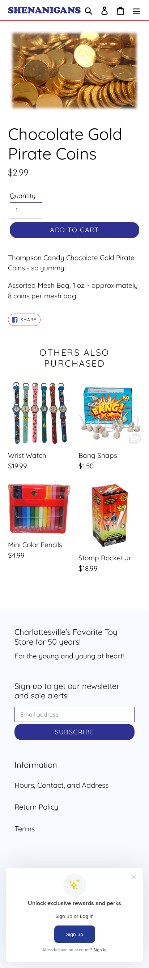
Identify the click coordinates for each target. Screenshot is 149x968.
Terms (24, 828)
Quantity (22, 195)
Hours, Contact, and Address (61, 785)
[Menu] (136, 10)
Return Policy (36, 806)
